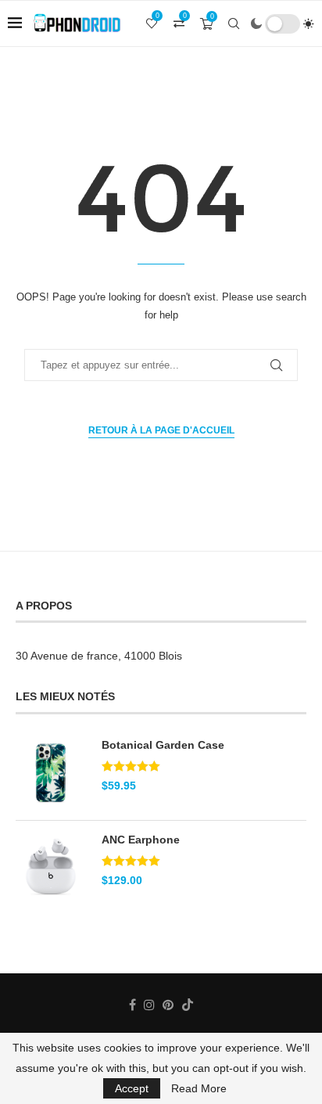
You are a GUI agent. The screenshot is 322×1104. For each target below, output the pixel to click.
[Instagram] (149, 1004)
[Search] (234, 23)
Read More (199, 1088)
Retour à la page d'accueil (161, 430)
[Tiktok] (187, 1004)
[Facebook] (132, 1004)
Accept (131, 1088)
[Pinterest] (168, 1004)
